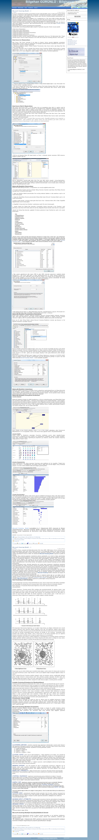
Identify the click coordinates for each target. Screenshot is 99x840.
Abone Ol (75, 7)
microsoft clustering (60, 538)
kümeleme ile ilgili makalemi (40, 577)
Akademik (30, 7)
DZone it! (25, 543)
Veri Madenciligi (37, 537)
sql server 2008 (47, 538)
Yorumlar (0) (16, 541)
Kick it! (19, 543)
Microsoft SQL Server (30, 537)
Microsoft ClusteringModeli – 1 (27, 357)
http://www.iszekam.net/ (22, 577)
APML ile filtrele (83, 7)
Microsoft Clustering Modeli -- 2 (21, 11)
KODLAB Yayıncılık (71, 44)
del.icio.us (30, 543)
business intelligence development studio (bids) (32, 538)
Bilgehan (15, 12)
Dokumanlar (20, 7)
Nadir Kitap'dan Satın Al (72, 42)
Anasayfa (14, 7)
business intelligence (20, 538)
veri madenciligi (54, 538)
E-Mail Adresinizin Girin (72, 13)
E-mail (15, 543)
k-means (42, 538)
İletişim (36, 7)
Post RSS (41, 543)
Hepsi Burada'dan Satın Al (72, 43)
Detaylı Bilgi (70, 39)
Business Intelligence (21, 537)
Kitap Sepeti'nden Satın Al (72, 40)
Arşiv (26, 7)
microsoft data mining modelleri (18, 539)
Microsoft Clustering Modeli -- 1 (21, 547)
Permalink (36, 543)
